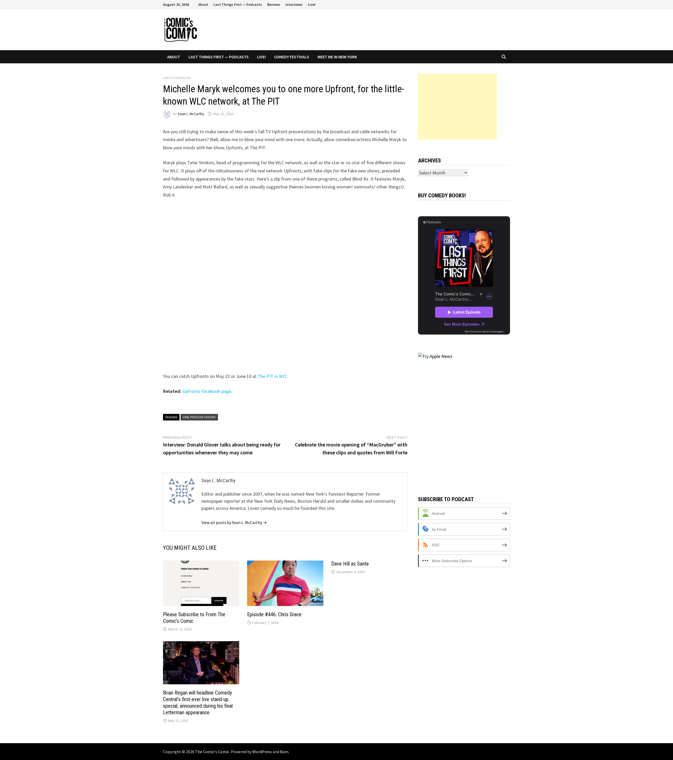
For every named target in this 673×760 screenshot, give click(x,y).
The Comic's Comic (212, 751)
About (203, 4)
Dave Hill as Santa (350, 564)
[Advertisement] (457, 107)
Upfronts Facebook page (206, 391)
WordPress (262, 751)
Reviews (273, 4)
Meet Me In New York (337, 56)
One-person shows (199, 417)
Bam (284, 751)
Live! (311, 4)
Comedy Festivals (291, 56)
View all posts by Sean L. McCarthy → (234, 522)
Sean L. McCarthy (191, 113)
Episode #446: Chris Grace (274, 614)
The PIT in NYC (272, 376)
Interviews (294, 4)
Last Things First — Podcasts (237, 4)
